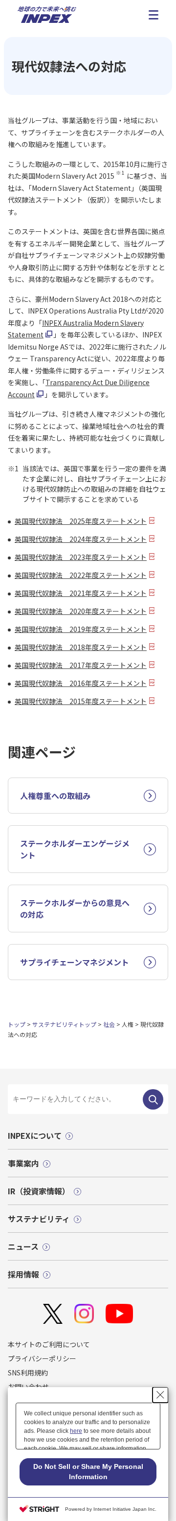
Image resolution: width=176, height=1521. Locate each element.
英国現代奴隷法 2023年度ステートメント (81, 557)
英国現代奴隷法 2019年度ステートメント (81, 629)
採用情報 (23, 1274)
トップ (16, 1024)
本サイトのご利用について (49, 1344)
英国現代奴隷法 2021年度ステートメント (81, 593)
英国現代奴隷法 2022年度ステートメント (81, 575)
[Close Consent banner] (160, 1395)
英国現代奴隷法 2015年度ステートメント (81, 701)
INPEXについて (35, 1135)
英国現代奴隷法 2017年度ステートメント (81, 665)
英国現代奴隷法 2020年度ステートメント (81, 611)
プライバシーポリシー (42, 1358)
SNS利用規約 (28, 1372)
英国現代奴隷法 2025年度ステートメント (81, 521)
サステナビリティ (39, 1218)
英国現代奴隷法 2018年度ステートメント (81, 647)
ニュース (23, 1246)
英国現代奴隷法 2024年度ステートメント (81, 539)
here (76, 1431)
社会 (109, 1024)
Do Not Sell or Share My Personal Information (88, 1472)
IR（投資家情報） (39, 1191)
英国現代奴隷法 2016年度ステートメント (81, 683)
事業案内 (23, 1163)
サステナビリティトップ (64, 1024)
